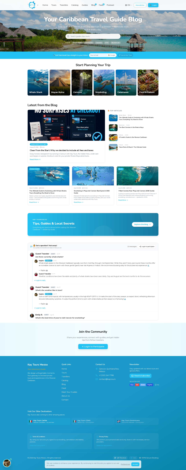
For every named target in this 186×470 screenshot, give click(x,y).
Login (154, 5)
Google (112, 55)
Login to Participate (94, 346)
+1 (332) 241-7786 (106, 375)
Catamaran (89, 43)
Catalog (65, 380)
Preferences (125, 464)
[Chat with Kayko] (7, 463)
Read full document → (38, 445)
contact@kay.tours (107, 379)
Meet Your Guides (69, 392)
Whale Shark (77, 43)
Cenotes (99, 43)
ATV (106, 43)
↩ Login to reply (39, 280)
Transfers (66, 377)
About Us (66, 396)
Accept (135, 464)
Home (64, 369)
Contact (65, 400)
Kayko (41, 261)
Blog (64, 384)
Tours (64, 373)
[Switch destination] (37, 5)
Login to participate (148, 246)
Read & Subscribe (142, 376)
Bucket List (115, 43)
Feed (64, 388)
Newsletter (140, 5)
